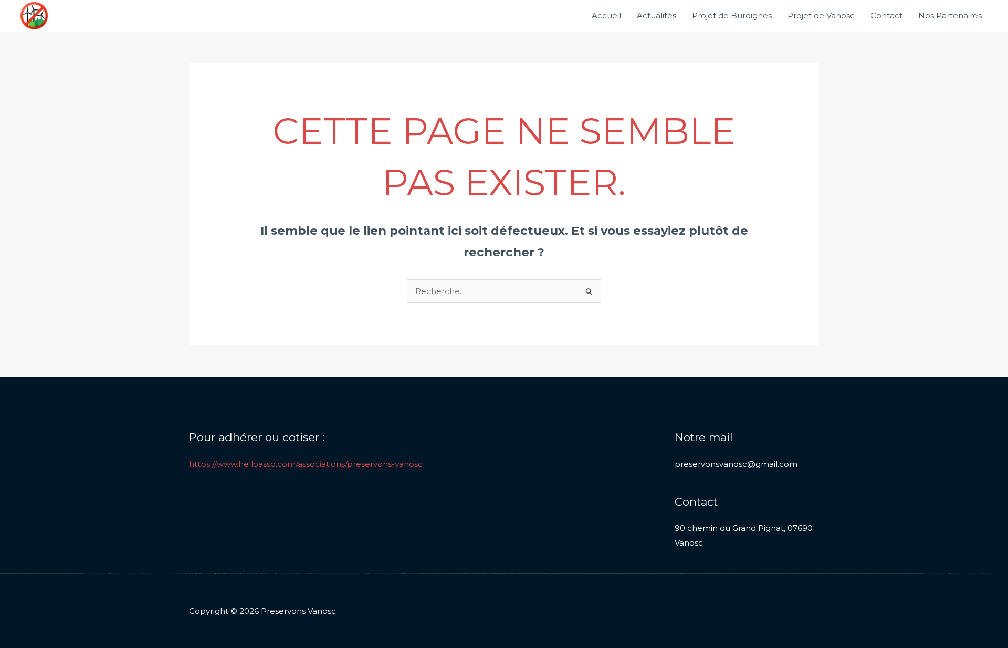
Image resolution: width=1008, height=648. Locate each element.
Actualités (656, 15)
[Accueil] (34, 15)
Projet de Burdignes (732, 15)
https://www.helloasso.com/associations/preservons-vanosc (306, 464)
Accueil (606, 15)
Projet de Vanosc (821, 15)
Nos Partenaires (950, 15)
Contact (886, 15)
